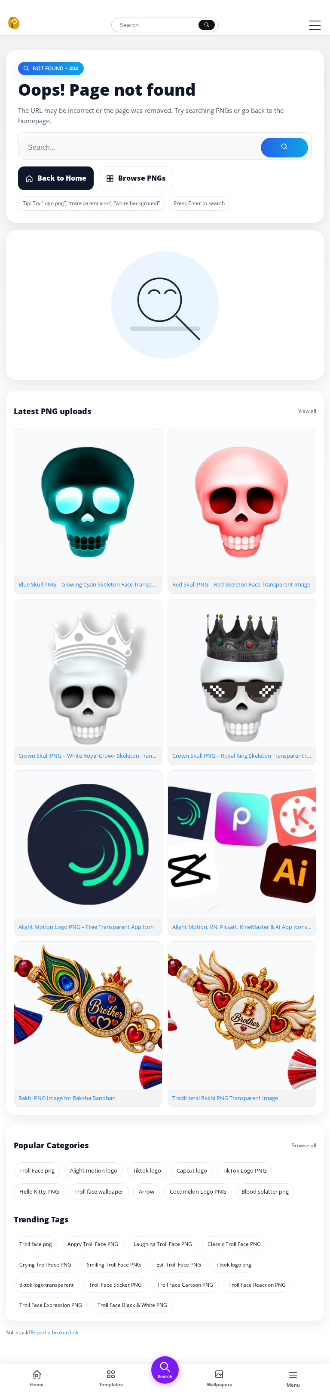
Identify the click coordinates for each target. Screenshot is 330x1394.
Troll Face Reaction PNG (257, 1284)
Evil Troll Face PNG (178, 1264)
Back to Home (61, 178)
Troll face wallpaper (98, 1191)
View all (307, 410)
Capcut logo (192, 1170)
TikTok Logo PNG (244, 1170)
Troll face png (35, 1244)
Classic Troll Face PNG (234, 1244)
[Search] (207, 25)
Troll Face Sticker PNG (115, 1284)
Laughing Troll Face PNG (163, 1244)
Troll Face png (37, 1170)
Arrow (146, 1191)
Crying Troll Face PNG (45, 1264)
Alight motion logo (93, 1170)
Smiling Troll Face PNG (114, 1264)
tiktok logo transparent (46, 1284)
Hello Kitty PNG (39, 1191)
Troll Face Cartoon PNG (185, 1284)
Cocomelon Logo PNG (198, 1191)
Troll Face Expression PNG (50, 1305)
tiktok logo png (234, 1264)
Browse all (303, 1145)
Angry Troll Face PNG (92, 1244)
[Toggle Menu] (315, 25)
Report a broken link (54, 1332)
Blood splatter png (265, 1191)
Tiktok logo (147, 1170)
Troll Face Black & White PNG (132, 1305)
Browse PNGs (142, 178)
